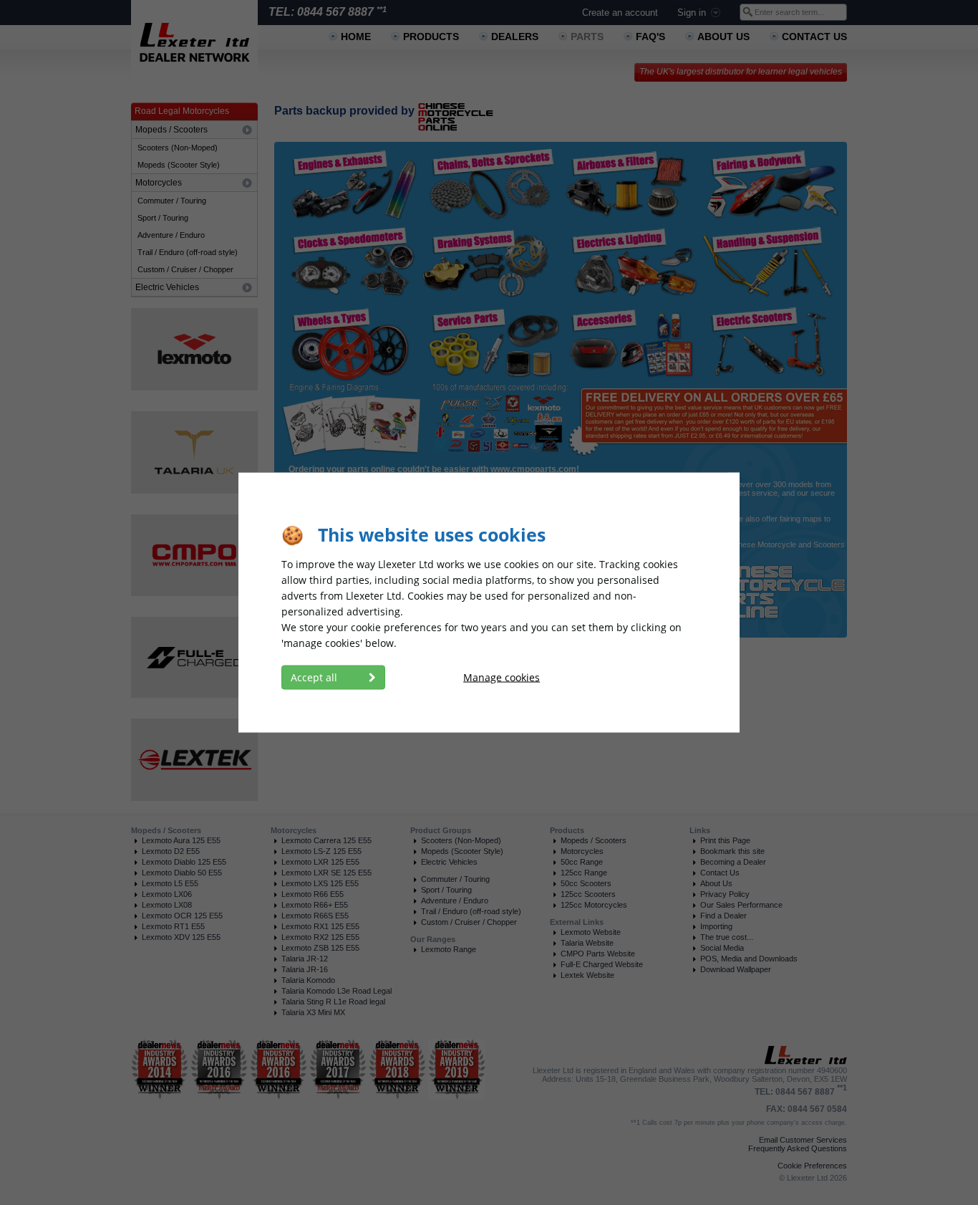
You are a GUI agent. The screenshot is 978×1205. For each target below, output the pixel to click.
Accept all (315, 677)
